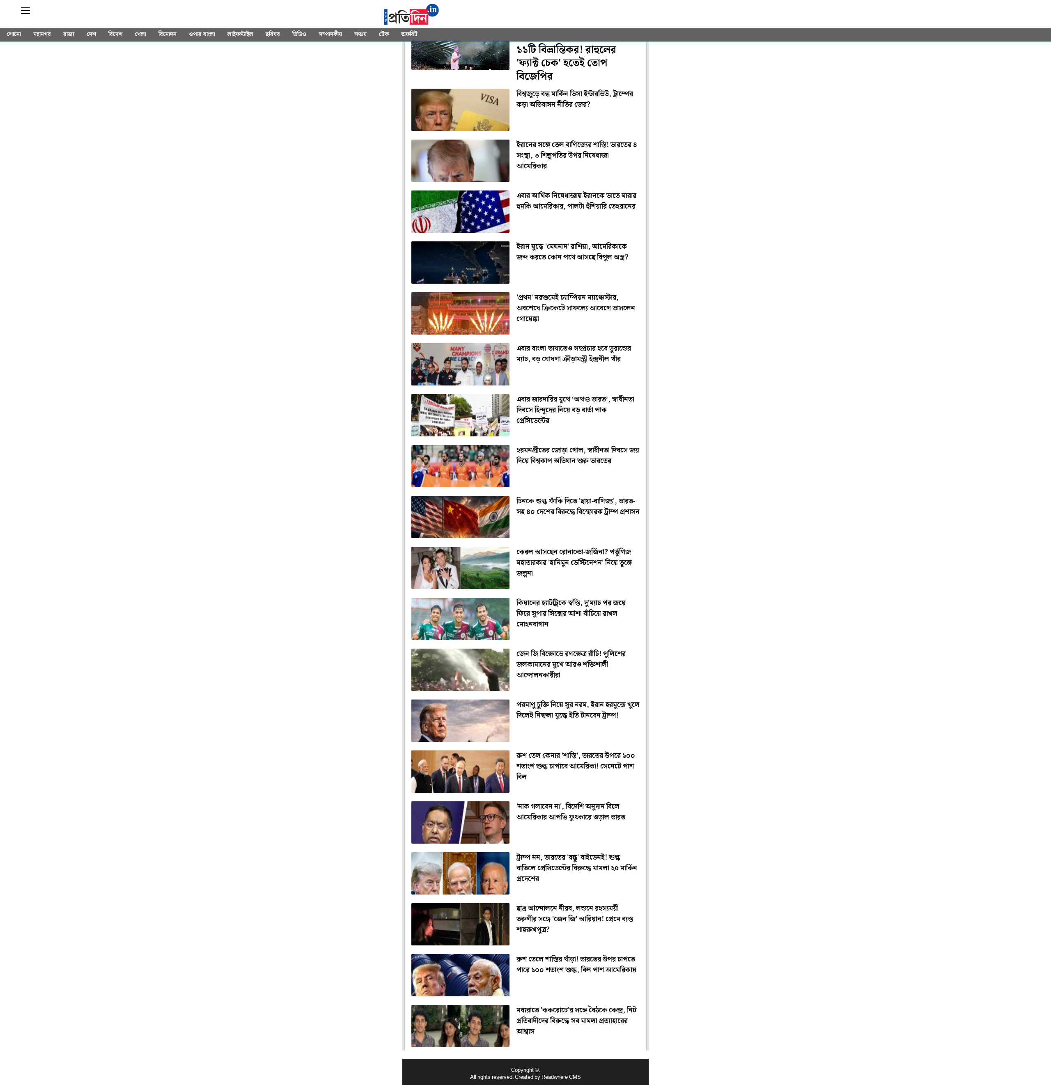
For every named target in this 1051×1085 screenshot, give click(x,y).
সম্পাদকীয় (330, 34)
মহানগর (42, 34)
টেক (384, 34)
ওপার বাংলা (202, 34)
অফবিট (409, 34)
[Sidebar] (25, 11)
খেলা (140, 34)
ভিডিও (299, 34)
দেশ (91, 34)
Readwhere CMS (561, 1077)
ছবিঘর (273, 34)
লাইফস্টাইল (240, 34)
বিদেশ (115, 34)
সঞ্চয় (360, 34)
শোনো (14, 34)
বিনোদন (167, 34)
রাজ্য (68, 34)
